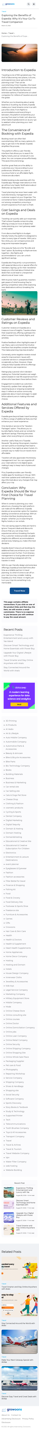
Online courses (13, 1019)
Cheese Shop (12, 799)
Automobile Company (16, 742)
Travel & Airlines (13, 1145)
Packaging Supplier (15, 1061)
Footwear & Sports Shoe (17, 906)
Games (9, 919)
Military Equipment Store (17, 998)
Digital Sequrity (13, 824)
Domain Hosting (13, 833)
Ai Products (11, 725)
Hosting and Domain (15, 965)
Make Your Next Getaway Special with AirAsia (17, 1361)
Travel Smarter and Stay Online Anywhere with (25, 1228)
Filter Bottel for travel (15, 881)
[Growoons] (8, 4)
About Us (6, 1415)
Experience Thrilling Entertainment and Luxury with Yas (24, 1190)
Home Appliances (14, 952)
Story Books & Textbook (17, 1107)
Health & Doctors (14, 940)
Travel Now (19, 591)
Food (8, 894)
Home (4, 33)
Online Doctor (12, 1023)
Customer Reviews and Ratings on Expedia (18, 320)
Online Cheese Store (15, 1011)
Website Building (14, 1170)
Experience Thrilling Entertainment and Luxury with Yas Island (18, 638)
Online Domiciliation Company (20, 1027)
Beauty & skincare (14, 753)
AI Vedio (9, 729)
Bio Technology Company (18, 766)
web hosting (11, 1166)
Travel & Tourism (14, 1149)
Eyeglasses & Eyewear (16, 868)
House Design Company (17, 973)
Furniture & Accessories (17, 914)
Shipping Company (15, 1082)
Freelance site (12, 910)
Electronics (11, 853)
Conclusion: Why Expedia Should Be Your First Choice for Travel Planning (19, 493)
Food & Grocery (13, 898)
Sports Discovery (13, 1103)
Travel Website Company (17, 1153)
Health (9, 935)
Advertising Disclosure (11, 1419)
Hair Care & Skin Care (16, 931)
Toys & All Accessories (16, 1132)
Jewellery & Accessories (17, 981)
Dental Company (14, 816)
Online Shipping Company (18, 1048)
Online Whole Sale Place (17, 1057)
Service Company (14, 1078)
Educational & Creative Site (18, 841)
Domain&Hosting (14, 837)
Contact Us (16, 1415)
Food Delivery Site (14, 902)
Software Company (15, 1099)
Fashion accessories (15, 877)
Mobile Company (14, 1002)
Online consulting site (16, 1015)
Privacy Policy (28, 1419)
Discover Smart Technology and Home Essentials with (25, 1203)
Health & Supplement (16, 944)
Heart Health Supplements (18, 948)
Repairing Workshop (15, 1074)
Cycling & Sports (13, 812)
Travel (11, 33)
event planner (12, 864)
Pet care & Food (13, 1065)
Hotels (9, 969)
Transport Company (15, 1136)
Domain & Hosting (14, 829)
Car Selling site (13, 791)
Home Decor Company (16, 956)
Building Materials (14, 774)
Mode (8, 1007)
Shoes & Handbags (14, 1086)
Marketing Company (15, 994)
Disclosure (6, 1422)
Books (8, 770)
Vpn (7, 1157)
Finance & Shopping (15, 885)
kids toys (10, 986)
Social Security (12, 1095)
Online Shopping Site (16, 1053)
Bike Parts (10, 762)
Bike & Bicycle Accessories (18, 757)
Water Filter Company (16, 1162)
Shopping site (12, 1090)
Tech (8, 1120)
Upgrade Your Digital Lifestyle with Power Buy (25, 1215)
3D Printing (11, 721)
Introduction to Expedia (19, 70)
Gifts (8, 923)
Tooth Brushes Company (17, 1128)
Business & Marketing (16, 782)
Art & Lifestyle (12, 733)
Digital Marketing (14, 820)
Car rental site (12, 787)
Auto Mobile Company (16, 737)
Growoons (10, 927)
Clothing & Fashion (15, 803)
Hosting (9, 960)
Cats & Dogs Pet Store (16, 795)
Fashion (9, 872)
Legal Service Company (17, 990)
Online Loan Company (16, 1036)
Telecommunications (16, 1124)
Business (10, 778)
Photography (12, 1069)
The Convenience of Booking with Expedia (17, 131)
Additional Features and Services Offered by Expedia (19, 407)
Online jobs (11, 1032)
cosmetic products (14, 808)
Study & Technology (15, 1111)
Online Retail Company (17, 1040)
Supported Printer (14, 1115)
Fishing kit (10, 889)
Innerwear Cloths (14, 977)
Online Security (13, 1044)
